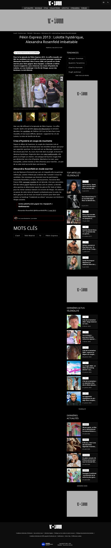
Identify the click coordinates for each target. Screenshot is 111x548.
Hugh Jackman (75, 72)
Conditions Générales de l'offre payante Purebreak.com (43, 536)
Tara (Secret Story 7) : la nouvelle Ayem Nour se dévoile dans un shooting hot (89, 199)
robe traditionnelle (50, 154)
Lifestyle (65, 8)
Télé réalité (29, 236)
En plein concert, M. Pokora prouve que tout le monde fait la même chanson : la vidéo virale (89, 462)
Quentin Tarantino (77, 63)
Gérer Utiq (67, 536)
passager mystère (29, 182)
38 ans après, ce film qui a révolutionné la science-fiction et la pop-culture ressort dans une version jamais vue (89, 432)
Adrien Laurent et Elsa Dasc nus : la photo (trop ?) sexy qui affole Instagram (88, 249)
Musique (38, 8)
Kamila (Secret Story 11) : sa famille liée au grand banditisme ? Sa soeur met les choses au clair (89, 234)
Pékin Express (52, 236)
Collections (55, 8)
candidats (26, 131)
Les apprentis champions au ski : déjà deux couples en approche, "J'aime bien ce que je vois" (88, 401)
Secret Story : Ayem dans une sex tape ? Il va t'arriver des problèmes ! (89, 187)
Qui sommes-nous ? (38, 533)
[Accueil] (55, 3)
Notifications (61, 536)
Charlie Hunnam (76, 67)
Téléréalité (29, 33)
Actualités (28, 8)
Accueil (15, 33)
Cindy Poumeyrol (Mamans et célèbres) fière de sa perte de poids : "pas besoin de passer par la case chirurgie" (89, 265)
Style (46, 8)
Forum (84, 8)
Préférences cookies (76, 536)
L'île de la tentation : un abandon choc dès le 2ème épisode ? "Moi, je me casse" (89, 384)
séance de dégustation (41, 129)
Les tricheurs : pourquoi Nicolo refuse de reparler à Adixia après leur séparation (89, 339)
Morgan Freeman (76, 58)
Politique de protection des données (84, 533)
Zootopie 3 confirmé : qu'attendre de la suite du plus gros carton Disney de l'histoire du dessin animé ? (89, 478)
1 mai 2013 (52, 210)
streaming (75, 8)
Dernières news (22, 33)
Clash (17, 236)
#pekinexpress (23, 206)
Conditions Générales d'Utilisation (24, 533)
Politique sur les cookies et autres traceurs (64, 533)
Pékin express (37, 33)
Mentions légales (49, 533)
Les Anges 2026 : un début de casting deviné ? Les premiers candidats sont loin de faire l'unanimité (89, 370)
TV (40, 236)
